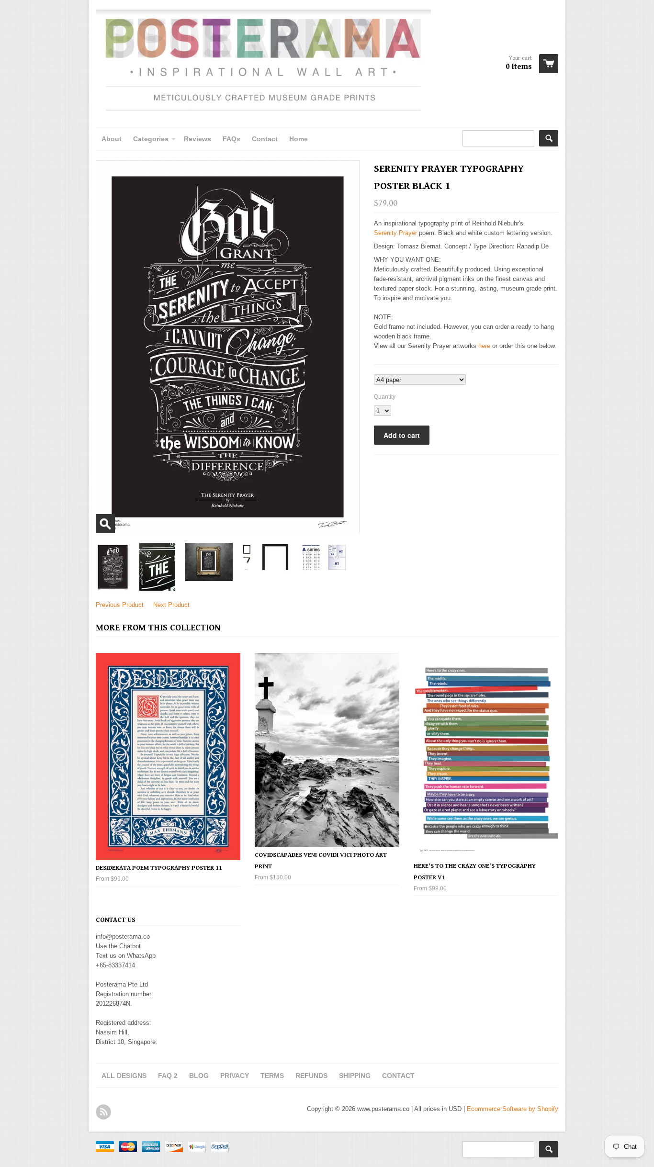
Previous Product (120, 604)
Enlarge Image (105, 523)
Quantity (384, 396)
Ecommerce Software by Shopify (512, 1108)
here (484, 345)
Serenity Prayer (395, 232)
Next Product (171, 604)
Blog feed (103, 1112)
